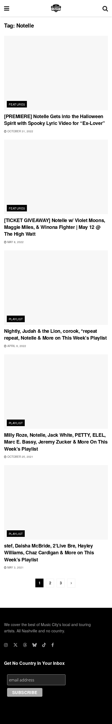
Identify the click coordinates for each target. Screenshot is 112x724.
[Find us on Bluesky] (34, 645)
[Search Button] (105, 8)
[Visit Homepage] (56, 8)
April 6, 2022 (16, 346)
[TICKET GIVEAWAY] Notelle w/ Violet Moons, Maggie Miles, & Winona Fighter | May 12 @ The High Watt (54, 227)
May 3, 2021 (15, 567)
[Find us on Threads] (25, 645)
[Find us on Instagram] (6, 645)
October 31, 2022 (20, 131)
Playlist (16, 319)
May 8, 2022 (15, 242)
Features (17, 104)
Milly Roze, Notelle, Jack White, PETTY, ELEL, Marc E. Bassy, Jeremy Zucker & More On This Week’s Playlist (56, 441)
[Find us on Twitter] (15, 645)
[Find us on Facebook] (52, 645)
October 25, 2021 (20, 457)
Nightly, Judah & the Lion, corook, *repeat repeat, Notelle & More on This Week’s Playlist (55, 334)
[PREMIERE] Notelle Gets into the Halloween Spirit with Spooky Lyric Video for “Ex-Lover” (54, 120)
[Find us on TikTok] (44, 645)
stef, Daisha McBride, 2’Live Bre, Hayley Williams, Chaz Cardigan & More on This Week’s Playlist (49, 552)
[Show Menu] (6, 8)
